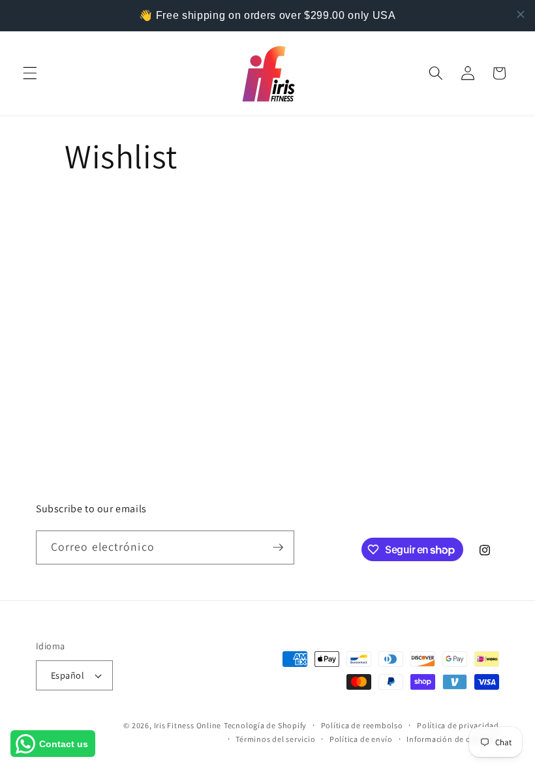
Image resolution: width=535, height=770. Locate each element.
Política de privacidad (458, 725)
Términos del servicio (275, 739)
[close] (520, 14)
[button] (30, 73)
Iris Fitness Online (188, 725)
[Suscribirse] (278, 547)
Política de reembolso (362, 725)
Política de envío (361, 739)
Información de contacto (452, 739)
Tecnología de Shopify (265, 725)
